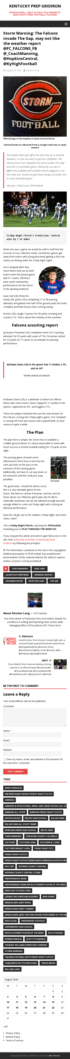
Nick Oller (11, 920)
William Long (12, 969)
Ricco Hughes (55, 932)
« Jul (5, 1026)
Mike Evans (49, 896)
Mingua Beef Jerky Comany (19, 908)
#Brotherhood (13, 788)
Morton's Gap (36, 581)
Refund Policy (13, 1036)
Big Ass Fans (57, 818)
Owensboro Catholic (33, 920)
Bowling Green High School (20, 830)
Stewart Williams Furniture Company (26, 945)
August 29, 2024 (13, 70)
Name (6, 730)
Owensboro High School (19, 926)
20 (35, 1007)
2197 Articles (40, 613)
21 (44, 1007)
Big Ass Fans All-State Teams (20, 824)
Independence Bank (16, 878)
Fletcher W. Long (50, 842)
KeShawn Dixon (14, 581)
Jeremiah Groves (43, 574)
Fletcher (10, 842)
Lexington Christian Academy (21, 896)
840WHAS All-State (15, 812)
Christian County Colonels (41, 836)
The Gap (54, 581)
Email (6, 740)
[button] (65, 23)
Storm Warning (13, 951)
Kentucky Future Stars (18, 890)
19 (26, 1007)
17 (8, 1007)
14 (44, 1002)
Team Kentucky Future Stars (21, 963)
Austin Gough (12, 818)
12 (26, 1002)
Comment (8, 706)
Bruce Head (47, 830)
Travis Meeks (48, 963)
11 (17, 1002)
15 (53, 1002)
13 (35, 1002)
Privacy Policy (13, 1033)
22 (53, 1007)
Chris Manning (20, 568)
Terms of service (14, 1040)
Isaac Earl (39, 568)
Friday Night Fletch (16, 854)
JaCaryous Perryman (17, 574)
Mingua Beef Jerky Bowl (18, 902)
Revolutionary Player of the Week (24, 932)
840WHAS (9, 800)
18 (17, 1007)
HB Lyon (9, 866)
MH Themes (54, 1055)
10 (8, 1002)
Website (7, 749)
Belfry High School (36, 818)
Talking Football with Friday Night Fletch (29, 957)
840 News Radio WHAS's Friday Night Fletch (28, 794)
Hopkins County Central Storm (22, 872)
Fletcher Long (32, 70)
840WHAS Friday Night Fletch (46, 812)
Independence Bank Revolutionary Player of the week (35, 884)
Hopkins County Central (32, 866)
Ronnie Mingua (13, 939)
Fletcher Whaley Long (17, 848)
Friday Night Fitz (44, 848)
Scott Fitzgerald (36, 939)
